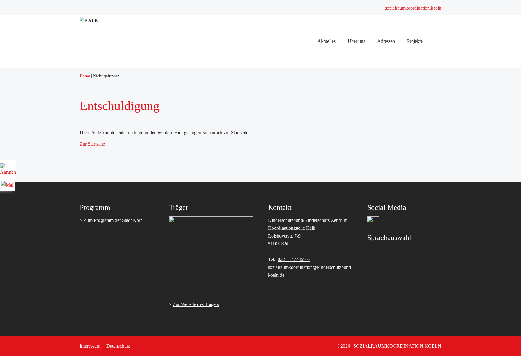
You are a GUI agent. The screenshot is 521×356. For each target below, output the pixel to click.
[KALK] (89, 20)
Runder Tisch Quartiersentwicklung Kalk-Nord (345, 130)
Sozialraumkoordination (322, 99)
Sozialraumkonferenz (320, 68)
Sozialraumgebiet (316, 107)
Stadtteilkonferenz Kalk (322, 122)
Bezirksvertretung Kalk (322, 256)
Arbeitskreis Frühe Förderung (328, 154)
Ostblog (307, 310)
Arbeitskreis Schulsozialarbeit (328, 146)
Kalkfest (308, 326)
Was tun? (308, 295)
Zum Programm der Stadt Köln (113, 220)
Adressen (308, 232)
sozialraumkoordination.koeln (413, 8)
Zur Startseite (92, 143)
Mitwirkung (311, 263)
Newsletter (310, 75)
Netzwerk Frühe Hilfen (322, 209)
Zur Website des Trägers (196, 304)
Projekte (307, 271)
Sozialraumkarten (316, 248)
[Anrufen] (8, 169)
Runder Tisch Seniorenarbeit (327, 193)
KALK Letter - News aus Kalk (329, 224)
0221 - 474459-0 (294, 259)
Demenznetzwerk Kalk (322, 216)
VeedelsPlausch (314, 279)
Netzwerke (310, 115)
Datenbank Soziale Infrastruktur (330, 240)
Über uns (308, 91)
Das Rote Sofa (313, 318)
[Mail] (7, 182)
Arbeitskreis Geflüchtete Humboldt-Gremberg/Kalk (349, 169)
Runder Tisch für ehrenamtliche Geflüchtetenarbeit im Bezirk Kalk (363, 177)
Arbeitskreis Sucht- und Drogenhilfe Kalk (339, 138)
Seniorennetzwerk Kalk (322, 185)
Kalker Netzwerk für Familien (328, 201)
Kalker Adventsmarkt (320, 287)
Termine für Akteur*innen (324, 83)
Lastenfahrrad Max (318, 303)
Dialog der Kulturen (319, 162)
